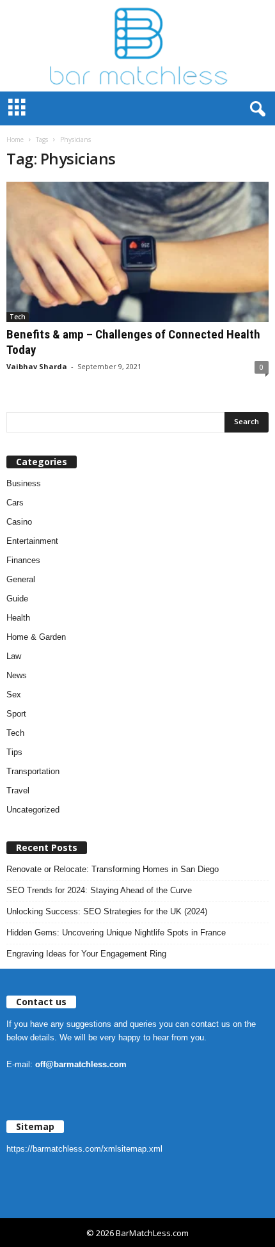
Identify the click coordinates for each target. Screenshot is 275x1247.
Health (18, 618)
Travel (17, 790)
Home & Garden (36, 637)
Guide (17, 598)
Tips (14, 752)
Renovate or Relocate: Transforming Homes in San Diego (112, 869)
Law (13, 656)
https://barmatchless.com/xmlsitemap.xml (84, 1149)
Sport (16, 714)
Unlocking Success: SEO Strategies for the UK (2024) (106, 911)
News (16, 675)
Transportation (32, 771)
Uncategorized (32, 809)
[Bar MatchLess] (137, 45)
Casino (19, 522)
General (20, 579)
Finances (23, 560)
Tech (18, 316)
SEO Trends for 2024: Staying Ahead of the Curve (99, 890)
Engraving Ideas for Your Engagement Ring (86, 953)
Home (15, 139)
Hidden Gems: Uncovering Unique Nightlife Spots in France (116, 932)
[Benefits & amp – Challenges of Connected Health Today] (137, 252)
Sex (13, 694)
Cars (15, 502)
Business (23, 483)
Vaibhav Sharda (36, 366)
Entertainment (32, 541)
